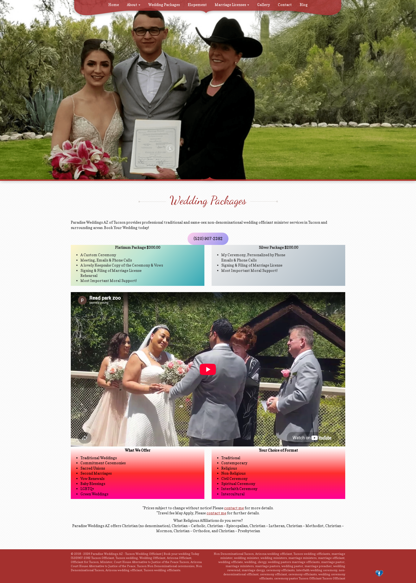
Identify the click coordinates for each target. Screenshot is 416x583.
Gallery (263, 4)
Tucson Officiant (333, 578)
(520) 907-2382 (208, 238)
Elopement (197, 4)
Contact (285, 4)
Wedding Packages (164, 4)
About (132, 4)
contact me (234, 508)
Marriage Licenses (231, 4)
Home (113, 4)
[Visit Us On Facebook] (379, 573)
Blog (304, 4)
